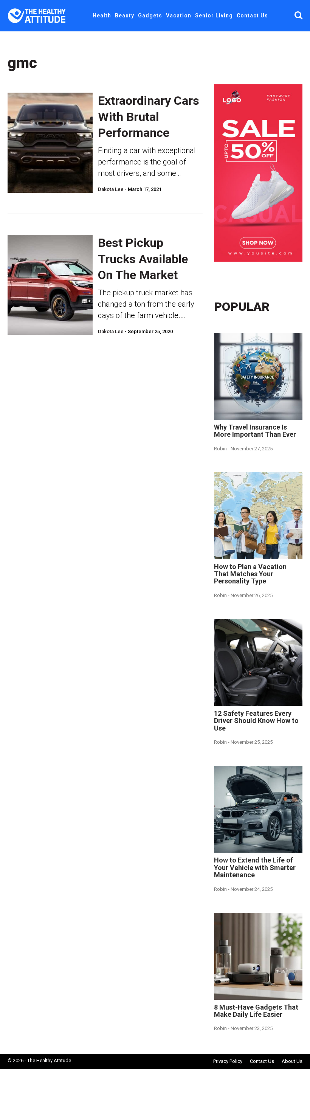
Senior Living (214, 15)
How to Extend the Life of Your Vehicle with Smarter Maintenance (255, 867)
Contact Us (252, 15)
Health (102, 15)
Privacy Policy (227, 1061)
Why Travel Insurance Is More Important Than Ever (255, 430)
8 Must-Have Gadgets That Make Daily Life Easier (256, 1010)
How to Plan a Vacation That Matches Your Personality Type (250, 574)
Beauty (124, 15)
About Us (292, 1061)
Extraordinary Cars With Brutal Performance (148, 116)
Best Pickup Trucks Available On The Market (143, 259)
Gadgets (150, 15)
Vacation (178, 15)
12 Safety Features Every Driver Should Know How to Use (256, 720)
